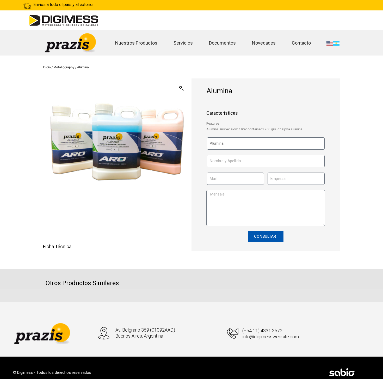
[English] (329, 43)
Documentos (222, 43)
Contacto (301, 43)
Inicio (47, 67)
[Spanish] (336, 43)
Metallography (64, 67)
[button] (181, 88)
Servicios (183, 43)
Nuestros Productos (136, 43)
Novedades (264, 43)
